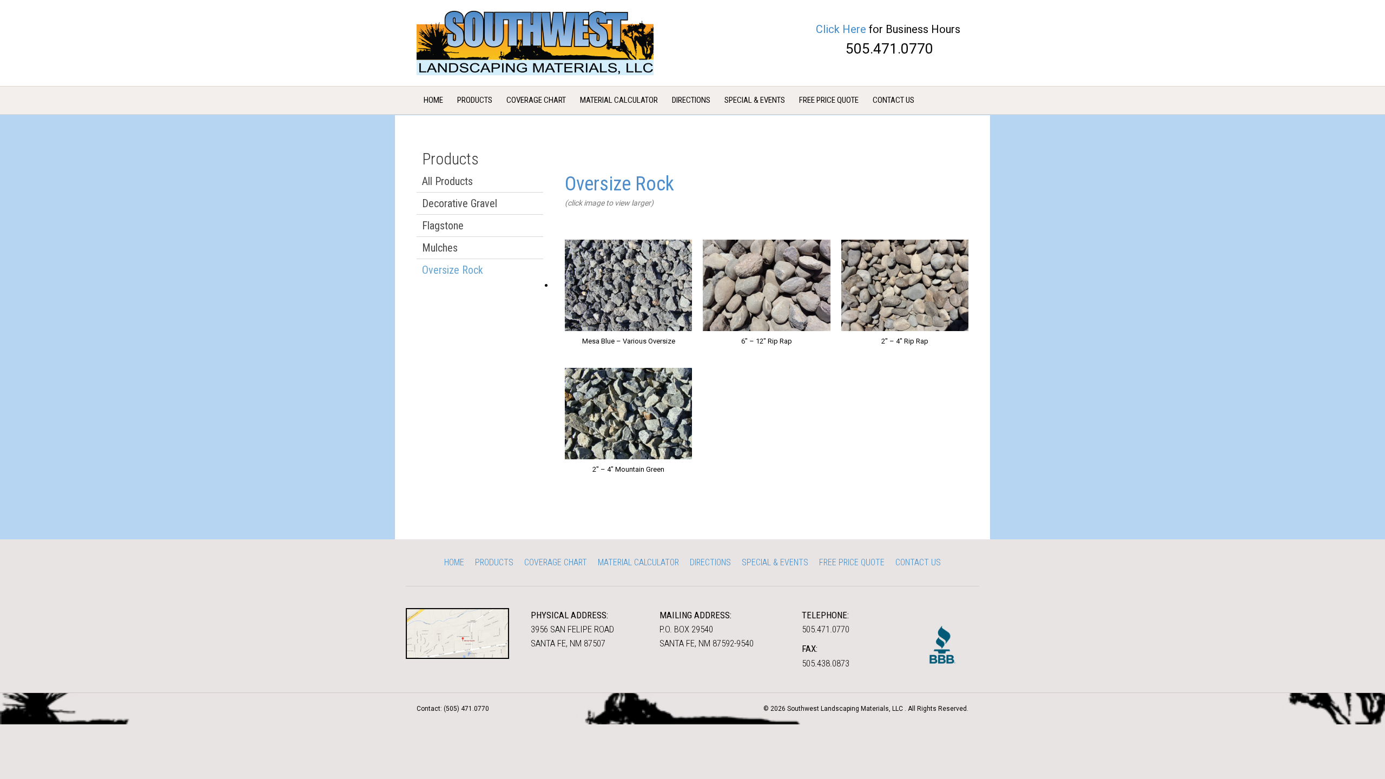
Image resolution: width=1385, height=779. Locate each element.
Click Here (841, 29)
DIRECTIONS (691, 100)
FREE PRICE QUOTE (829, 100)
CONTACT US (893, 100)
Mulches (440, 247)
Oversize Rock (452, 269)
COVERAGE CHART (536, 100)
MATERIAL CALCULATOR (619, 100)
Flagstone (443, 225)
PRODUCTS (474, 100)
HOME (433, 100)
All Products (447, 181)
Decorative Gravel (459, 203)
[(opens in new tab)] (457, 633)
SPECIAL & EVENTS (754, 100)
